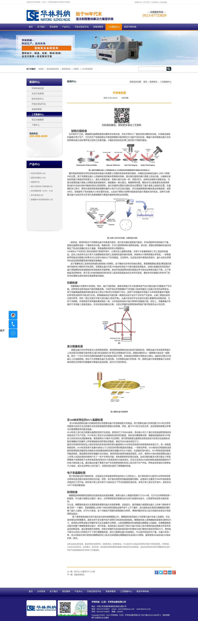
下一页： (76, 575)
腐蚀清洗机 (66, 69)
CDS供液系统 (87, 69)
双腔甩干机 (35, 182)
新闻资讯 (153, 82)
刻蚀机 (41, 69)
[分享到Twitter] (161, 572)
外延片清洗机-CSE (38, 173)
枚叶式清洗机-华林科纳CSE (41, 187)
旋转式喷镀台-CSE (38, 178)
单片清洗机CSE (37, 195)
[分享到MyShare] (165, 572)
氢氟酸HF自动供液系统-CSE (42, 200)
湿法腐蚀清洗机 (53, 69)
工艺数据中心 (165, 82)
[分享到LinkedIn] (169, 572)
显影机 (76, 69)
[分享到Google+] (174, 572)
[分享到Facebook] (156, 572)
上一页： (81, 572)
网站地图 (166, 615)
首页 (31, 27)
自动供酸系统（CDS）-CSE (42, 191)
